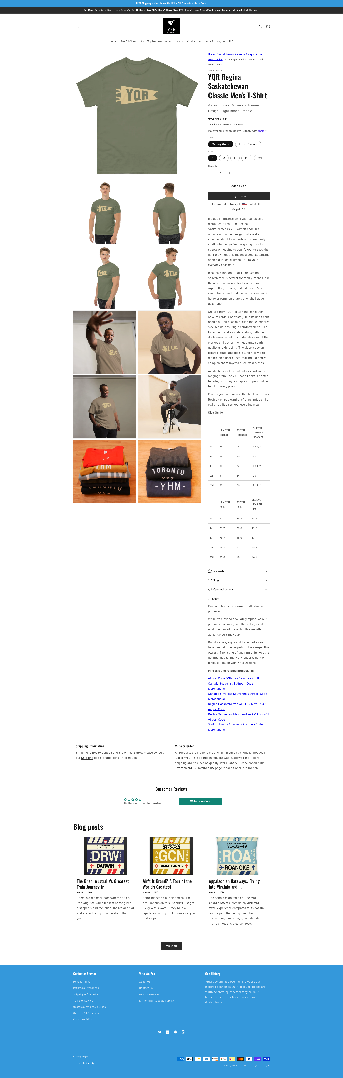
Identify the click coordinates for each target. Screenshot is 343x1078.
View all (171, 946)
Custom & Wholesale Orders (90, 1006)
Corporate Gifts (82, 1019)
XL (246, 158)
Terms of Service (83, 1000)
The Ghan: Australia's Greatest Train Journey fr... (103, 883)
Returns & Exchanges (86, 988)
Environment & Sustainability (194, 768)
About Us (144, 981)
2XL (260, 158)
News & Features (149, 994)
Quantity (212, 166)
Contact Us (146, 988)
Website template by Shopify (257, 1066)
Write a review (200, 801)
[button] (77, 26)
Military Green (221, 144)
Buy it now (239, 196)
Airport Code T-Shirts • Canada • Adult (233, 678)
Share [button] (215, 598)
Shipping (213, 124)
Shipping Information (86, 994)
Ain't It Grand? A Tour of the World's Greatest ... (167, 883)
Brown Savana (248, 144)
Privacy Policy (81, 981)
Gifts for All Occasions (86, 1013)
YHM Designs (238, 1066)
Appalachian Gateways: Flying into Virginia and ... (234, 883)
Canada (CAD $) (85, 1063)
